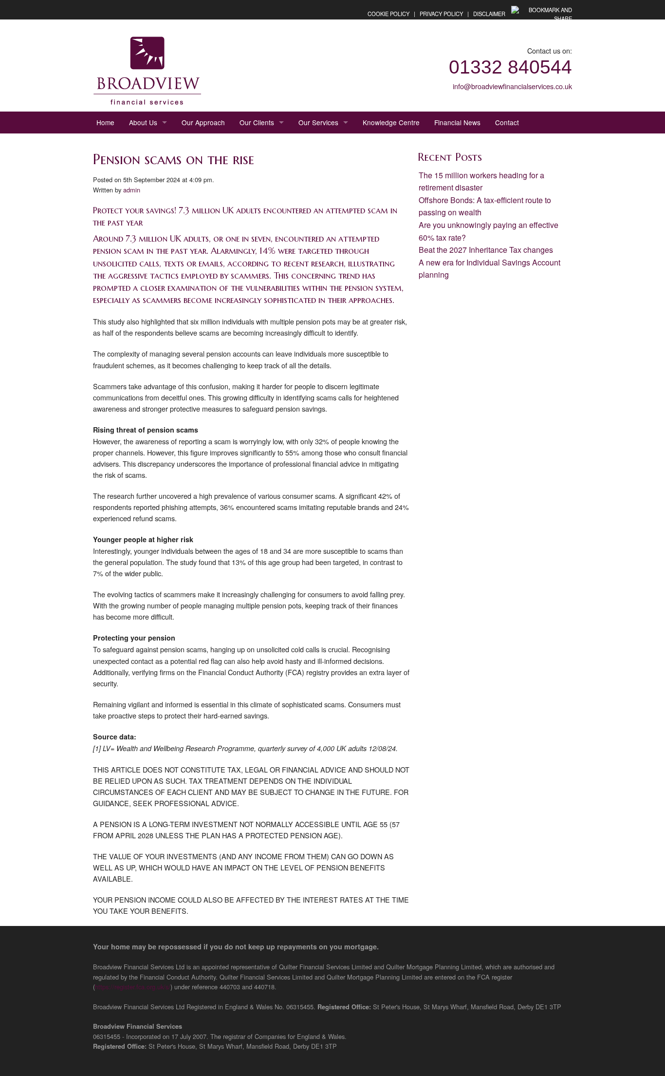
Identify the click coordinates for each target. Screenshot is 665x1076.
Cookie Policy (388, 14)
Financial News (457, 122)
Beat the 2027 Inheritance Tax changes (486, 249)
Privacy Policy (441, 14)
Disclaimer (489, 14)
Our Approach (203, 122)
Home (105, 122)
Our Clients (257, 122)
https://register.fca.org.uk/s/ (132, 986)
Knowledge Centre (391, 122)
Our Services (318, 122)
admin (131, 189)
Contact (507, 122)
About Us (143, 122)
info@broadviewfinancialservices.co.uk (512, 86)
